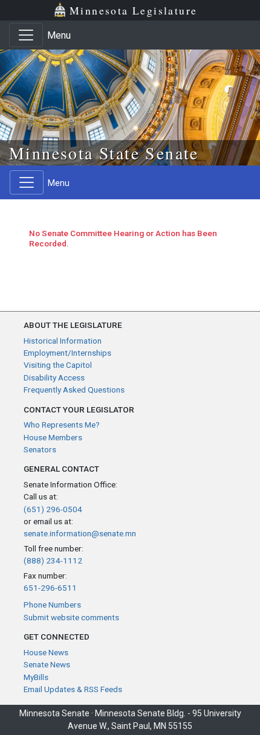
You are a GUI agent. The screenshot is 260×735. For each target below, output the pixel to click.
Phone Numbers (52, 604)
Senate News (47, 664)
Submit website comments (71, 617)
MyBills (36, 677)
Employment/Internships (67, 353)
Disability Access (54, 377)
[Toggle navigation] (26, 35)
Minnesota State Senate (104, 152)
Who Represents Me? (62, 424)
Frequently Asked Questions (74, 389)
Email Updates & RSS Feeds (73, 689)
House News (46, 652)
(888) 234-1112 (53, 560)
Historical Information (63, 340)
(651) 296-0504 (53, 509)
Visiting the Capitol (58, 365)
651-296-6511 (50, 587)
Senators (40, 449)
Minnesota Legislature (133, 10)
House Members (53, 437)
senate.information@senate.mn (80, 533)
